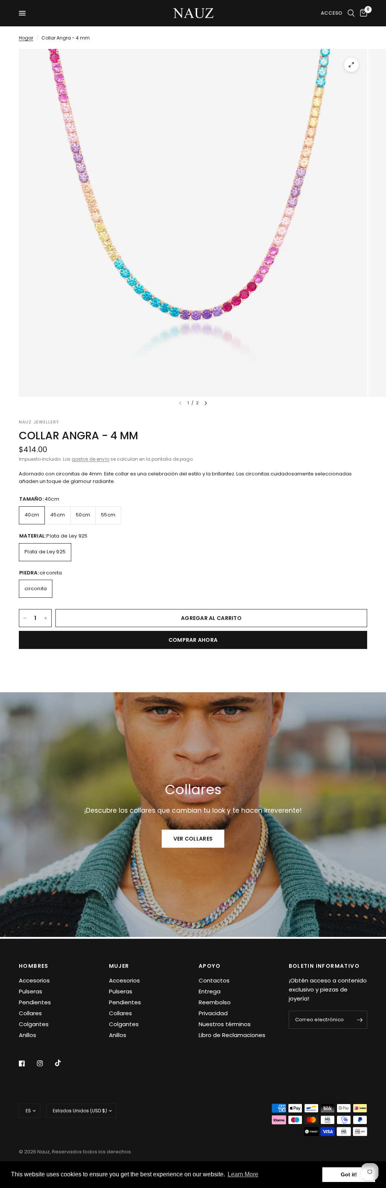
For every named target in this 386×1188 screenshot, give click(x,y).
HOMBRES (34, 966)
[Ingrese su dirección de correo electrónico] (359, 1020)
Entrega (210, 991)
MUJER (119, 966)
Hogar (26, 38)
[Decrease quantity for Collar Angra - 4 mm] (25, 618)
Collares (30, 1013)
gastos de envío (90, 459)
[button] (193, 839)
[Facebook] (27, 1063)
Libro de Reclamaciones (232, 1035)
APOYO (210, 966)
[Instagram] (45, 1063)
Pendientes (35, 1002)
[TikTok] (63, 1063)
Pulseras (30, 991)
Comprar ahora (193, 640)
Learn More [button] (243, 1174)
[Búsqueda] (351, 13)
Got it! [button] (349, 1174)
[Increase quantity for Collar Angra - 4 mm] (45, 618)
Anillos (27, 1035)
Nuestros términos (225, 1024)
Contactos (214, 980)
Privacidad (213, 1013)
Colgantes (34, 1024)
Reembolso (215, 1002)
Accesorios (34, 980)
